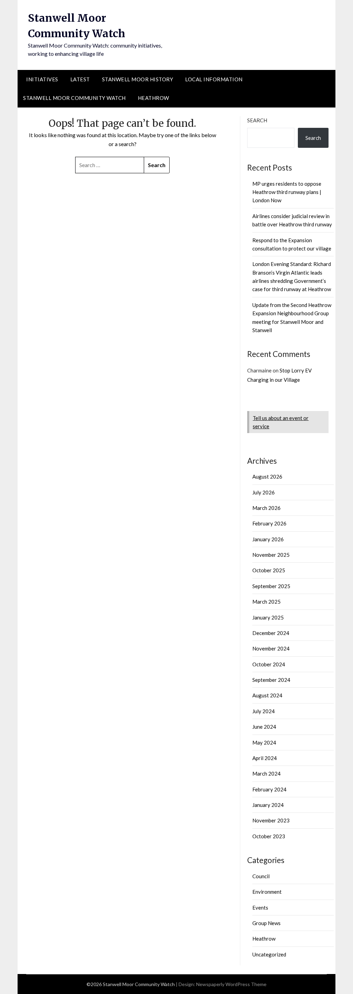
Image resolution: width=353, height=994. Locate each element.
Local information (214, 79)
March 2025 (266, 601)
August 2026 (267, 476)
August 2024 (267, 695)
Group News (266, 923)
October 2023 (268, 836)
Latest (80, 79)
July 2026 (263, 492)
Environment (267, 892)
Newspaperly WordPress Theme (231, 984)
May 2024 (264, 742)
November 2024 (271, 648)
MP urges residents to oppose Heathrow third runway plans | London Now (286, 192)
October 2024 (268, 664)
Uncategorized (269, 954)
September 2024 (271, 680)
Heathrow (153, 98)
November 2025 (271, 555)
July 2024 (263, 711)
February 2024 (269, 789)
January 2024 (268, 805)
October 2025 (268, 570)
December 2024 (270, 633)
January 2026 (268, 539)
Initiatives (42, 79)
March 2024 (266, 773)
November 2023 (271, 820)
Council (261, 876)
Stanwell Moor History (137, 79)
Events (260, 907)
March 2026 (266, 508)
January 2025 (268, 617)
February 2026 (269, 523)
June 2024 (264, 727)
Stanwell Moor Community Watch (74, 98)
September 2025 (271, 586)
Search (257, 120)
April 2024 (264, 758)
